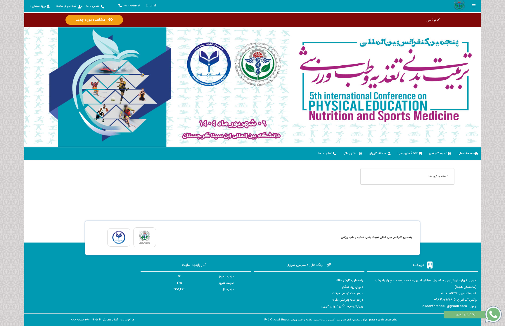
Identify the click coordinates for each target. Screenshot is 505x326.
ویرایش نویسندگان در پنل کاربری (342, 306)
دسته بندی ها (438, 176)
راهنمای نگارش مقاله (349, 280)
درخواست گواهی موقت (347, 293)
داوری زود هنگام (352, 287)
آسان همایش (110, 320)
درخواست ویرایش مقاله (347, 299)
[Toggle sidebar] (474, 6)
